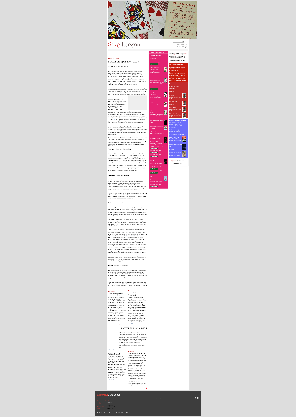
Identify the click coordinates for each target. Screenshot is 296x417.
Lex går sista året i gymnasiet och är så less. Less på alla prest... (157, 96)
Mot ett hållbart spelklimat (137, 353)
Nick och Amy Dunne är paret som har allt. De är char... (156, 164)
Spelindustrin (112, 291)
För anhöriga (112, 352)
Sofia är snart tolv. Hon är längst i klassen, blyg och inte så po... (156, 114)
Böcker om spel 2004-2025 (123, 61)
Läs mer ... (111, 322)
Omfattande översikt (114, 58)
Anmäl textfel (143, 388)
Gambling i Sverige (133, 290)
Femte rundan (172, 107)
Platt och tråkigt (173, 101)
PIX (114, 119)
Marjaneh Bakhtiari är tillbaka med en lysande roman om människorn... (158, 144)
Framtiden (131, 351)
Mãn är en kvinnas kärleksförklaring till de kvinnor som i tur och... (156, 181)
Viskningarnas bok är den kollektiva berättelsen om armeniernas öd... (155, 72)
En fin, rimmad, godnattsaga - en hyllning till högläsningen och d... (157, 132)
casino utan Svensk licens (137, 141)
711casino (136, 83)
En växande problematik (133, 328)
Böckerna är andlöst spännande (174, 87)
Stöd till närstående (114, 354)
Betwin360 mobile (130, 236)
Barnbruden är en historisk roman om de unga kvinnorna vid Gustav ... (157, 84)
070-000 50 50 (109, 402)
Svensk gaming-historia (115, 293)
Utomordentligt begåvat (175, 113)
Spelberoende (123, 325)
